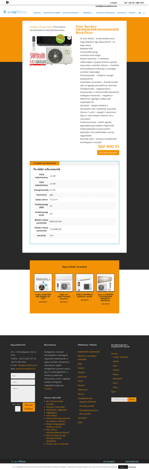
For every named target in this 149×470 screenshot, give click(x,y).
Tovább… (48, 388)
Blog (80, 363)
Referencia (82, 389)
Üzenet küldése (29, 407)
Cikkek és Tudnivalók (105, 13)
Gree (115, 365)
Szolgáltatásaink (70, 13)
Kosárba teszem (108, 152)
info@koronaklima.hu (27, 365)
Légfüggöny (51, 412)
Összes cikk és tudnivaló (57, 444)
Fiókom (132, 13)
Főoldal (37, 13)
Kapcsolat (122, 13)
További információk (44, 163)
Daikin (116, 361)
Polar (49, 27)
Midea (116, 374)
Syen (113, 391)
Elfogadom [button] (123, 467)
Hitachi (116, 370)
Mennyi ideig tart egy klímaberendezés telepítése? (55, 438)
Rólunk (81, 394)
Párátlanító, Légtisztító (56, 409)
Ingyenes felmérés (52, 13)
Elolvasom (132, 467)
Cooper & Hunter (120, 357)
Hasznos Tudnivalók (55, 407)
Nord (115, 383)
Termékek (87, 13)
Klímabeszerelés (86, 406)
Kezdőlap (34, 27)
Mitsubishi (117, 378)
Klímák (43, 27)
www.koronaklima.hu (25, 368)
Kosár (80, 381)
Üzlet (80, 422)
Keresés (132, 399)
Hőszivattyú (51, 415)
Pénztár (81, 385)
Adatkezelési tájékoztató (89, 351)
